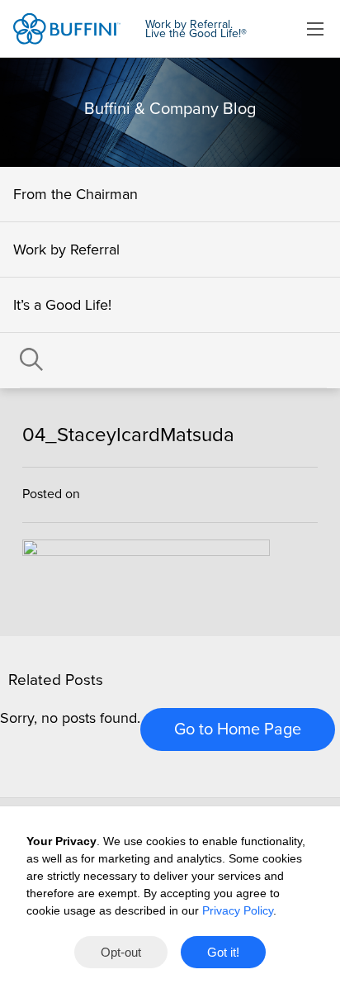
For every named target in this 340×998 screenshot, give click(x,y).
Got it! (223, 952)
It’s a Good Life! (62, 305)
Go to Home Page (237, 729)
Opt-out (121, 952)
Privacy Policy (237, 910)
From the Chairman (75, 194)
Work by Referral (66, 249)
